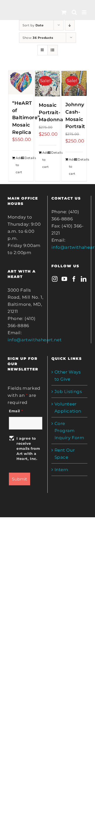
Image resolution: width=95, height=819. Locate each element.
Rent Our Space (64, 454)
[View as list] (53, 50)
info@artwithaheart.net (35, 339)
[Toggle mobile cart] (64, 12)
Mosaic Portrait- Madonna (51, 112)
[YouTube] (64, 279)
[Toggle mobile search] (74, 12)
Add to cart (18, 165)
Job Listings (68, 391)
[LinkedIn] (84, 279)
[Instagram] (55, 279)
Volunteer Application (68, 407)
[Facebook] (74, 279)
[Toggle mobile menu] (84, 12)
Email (16, 411)
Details (27, 158)
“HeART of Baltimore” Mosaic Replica (26, 117)
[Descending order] (70, 25)
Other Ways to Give (67, 375)
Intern (61, 469)
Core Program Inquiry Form (69, 430)
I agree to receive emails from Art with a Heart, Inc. (28, 448)
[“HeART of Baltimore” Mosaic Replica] (21, 82)
